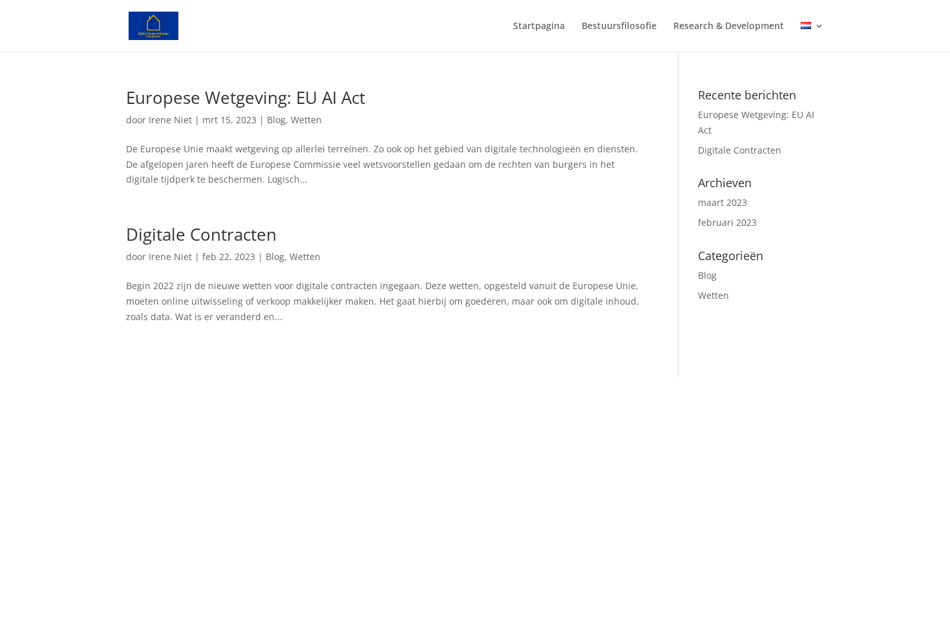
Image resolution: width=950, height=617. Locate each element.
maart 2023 (722, 202)
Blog (276, 120)
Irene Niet (170, 120)
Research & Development (728, 26)
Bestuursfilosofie (619, 26)
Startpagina (539, 26)
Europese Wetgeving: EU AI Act (245, 97)
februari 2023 (727, 222)
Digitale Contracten (201, 234)
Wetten (306, 120)
